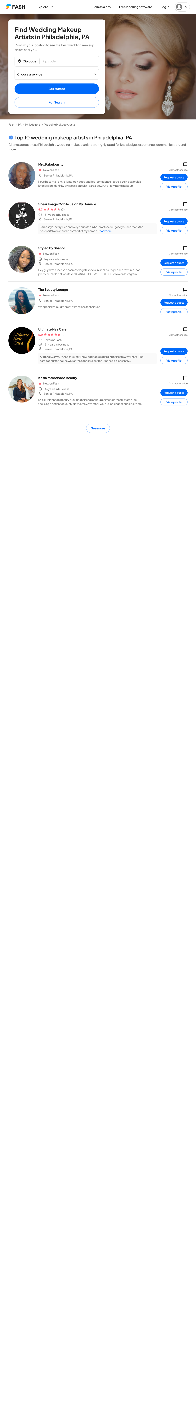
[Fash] (15, 6)
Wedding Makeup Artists (59, 124)
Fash (11, 124)
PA (19, 124)
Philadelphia (33, 124)
